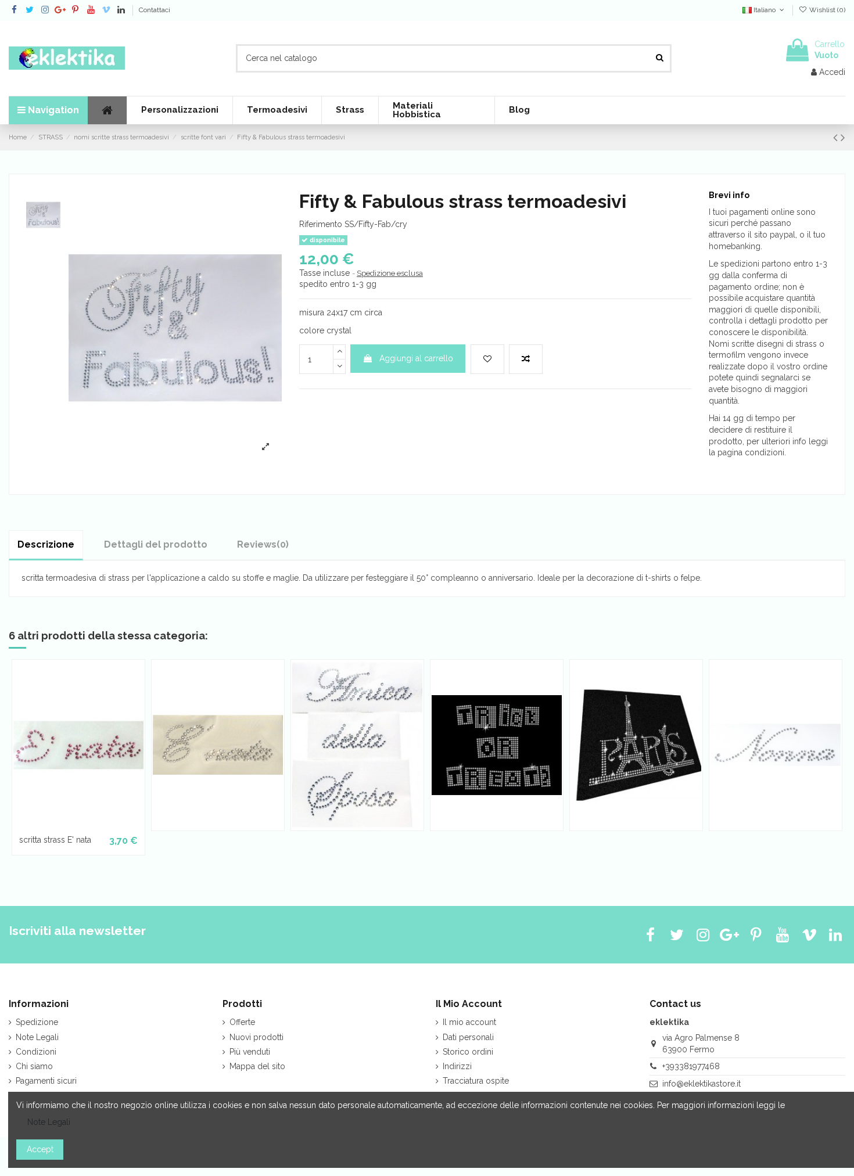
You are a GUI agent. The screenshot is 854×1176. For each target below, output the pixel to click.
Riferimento (320, 224)
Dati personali (468, 1037)
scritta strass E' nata (55, 839)
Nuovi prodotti (256, 1037)
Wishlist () (826, 10)
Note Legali (37, 1037)
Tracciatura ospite (476, 1080)
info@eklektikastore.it (701, 1083)
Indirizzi (457, 1066)
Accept (40, 1149)
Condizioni (36, 1051)
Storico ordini (468, 1051)
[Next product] (843, 137)
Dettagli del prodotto (155, 544)
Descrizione (45, 544)
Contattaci (154, 10)
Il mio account (469, 1022)
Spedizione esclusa (390, 273)
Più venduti (249, 1051)
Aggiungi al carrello (416, 358)
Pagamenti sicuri (46, 1080)
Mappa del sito (257, 1066)
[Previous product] (837, 137)
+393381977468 (691, 1066)
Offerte (242, 1022)
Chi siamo (34, 1066)
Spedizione (37, 1022)
